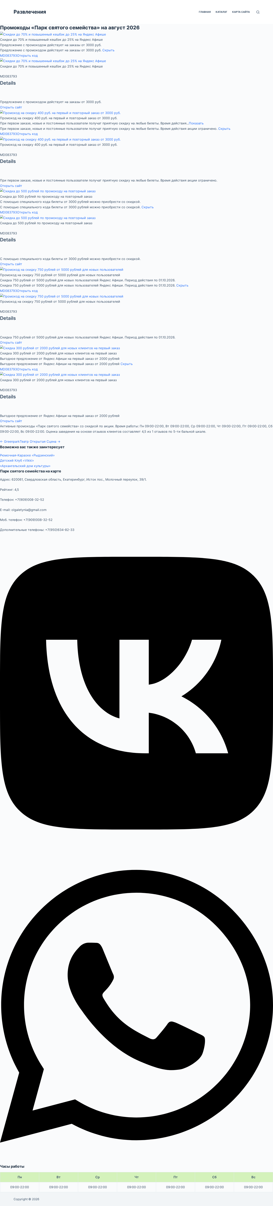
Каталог (221, 11)
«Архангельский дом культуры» (25, 466)
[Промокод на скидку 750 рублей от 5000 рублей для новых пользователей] (61, 269)
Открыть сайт (11, 107)
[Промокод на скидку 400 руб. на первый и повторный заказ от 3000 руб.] (60, 112)
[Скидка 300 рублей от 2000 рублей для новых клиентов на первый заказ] (60, 348)
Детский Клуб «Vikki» (17, 460)
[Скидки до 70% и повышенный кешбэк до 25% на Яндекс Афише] (53, 34)
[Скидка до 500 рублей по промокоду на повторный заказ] (48, 191)
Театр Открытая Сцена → (40, 441)
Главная (205, 11)
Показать (196, 123)
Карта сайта (241, 11)
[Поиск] (257, 12)
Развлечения (30, 12)
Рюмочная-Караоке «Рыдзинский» (27, 455)
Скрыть (108, 50)
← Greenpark (10, 441)
